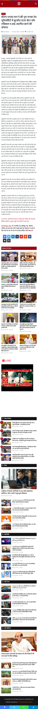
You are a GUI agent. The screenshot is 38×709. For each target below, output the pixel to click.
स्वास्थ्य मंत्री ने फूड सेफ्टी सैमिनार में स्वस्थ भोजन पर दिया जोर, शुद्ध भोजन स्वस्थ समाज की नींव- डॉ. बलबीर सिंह (28, 286)
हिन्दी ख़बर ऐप (29, 231)
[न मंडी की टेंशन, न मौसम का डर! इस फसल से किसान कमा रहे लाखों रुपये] (6, 690)
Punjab (3, 14)
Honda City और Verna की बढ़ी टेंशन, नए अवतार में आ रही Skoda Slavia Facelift (24, 587)
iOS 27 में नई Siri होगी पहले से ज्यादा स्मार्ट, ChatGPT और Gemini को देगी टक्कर (24, 539)
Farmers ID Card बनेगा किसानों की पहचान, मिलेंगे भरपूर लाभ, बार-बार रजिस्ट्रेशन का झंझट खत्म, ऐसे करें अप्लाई (24, 672)
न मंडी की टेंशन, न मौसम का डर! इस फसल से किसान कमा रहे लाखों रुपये (23, 688)
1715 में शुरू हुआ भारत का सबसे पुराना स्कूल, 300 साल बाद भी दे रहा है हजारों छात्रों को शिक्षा (24, 525)
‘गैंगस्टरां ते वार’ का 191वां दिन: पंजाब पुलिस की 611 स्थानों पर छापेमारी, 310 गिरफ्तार (28, 306)
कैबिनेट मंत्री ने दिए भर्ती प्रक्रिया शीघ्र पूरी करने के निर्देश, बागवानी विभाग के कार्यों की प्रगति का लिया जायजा (28, 265)
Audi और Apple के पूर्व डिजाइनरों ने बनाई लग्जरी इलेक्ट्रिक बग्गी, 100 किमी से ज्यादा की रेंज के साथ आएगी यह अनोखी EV (23, 548)
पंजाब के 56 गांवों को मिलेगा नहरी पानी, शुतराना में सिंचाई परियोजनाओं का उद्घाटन (9, 286)
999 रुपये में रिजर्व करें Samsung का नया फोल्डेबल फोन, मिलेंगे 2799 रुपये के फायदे (23, 565)
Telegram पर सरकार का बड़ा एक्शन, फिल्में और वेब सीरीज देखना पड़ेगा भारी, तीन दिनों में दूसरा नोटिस (23, 573)
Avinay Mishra (6, 32)
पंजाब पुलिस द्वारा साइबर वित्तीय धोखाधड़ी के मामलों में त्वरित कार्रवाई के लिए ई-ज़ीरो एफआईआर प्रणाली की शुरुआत (28, 326)
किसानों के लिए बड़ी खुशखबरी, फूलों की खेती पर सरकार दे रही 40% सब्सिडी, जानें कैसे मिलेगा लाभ (24, 680)
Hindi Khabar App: (6, 226)
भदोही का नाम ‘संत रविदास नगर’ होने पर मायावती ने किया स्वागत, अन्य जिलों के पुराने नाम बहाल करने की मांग (24, 440)
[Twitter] (9, 236)
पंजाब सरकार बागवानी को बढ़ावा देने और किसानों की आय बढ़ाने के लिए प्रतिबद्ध (17, 655)
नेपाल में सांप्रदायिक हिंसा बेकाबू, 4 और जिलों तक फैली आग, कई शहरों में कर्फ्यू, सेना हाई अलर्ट (24, 448)
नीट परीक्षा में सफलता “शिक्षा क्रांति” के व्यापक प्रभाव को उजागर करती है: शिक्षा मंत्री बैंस (24, 517)
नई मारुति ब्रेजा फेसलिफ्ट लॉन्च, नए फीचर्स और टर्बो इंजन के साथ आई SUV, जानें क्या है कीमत (24, 595)
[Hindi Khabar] (19, 4)
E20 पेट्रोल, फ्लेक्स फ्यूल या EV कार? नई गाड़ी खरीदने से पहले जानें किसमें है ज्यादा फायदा (24, 603)
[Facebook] (4, 236)
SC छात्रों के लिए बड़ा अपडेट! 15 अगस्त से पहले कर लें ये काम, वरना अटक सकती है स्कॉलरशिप (24, 509)
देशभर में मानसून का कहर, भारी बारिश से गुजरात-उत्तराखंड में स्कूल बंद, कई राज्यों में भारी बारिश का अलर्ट (24, 432)
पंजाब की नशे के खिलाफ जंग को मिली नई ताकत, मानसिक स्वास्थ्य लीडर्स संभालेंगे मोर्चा (9, 326)
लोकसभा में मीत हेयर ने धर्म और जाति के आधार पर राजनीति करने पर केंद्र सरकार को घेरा (28, 347)
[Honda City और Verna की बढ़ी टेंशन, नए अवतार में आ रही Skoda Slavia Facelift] (6, 588)
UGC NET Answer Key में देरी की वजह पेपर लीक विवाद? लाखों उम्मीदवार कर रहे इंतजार (23, 501)
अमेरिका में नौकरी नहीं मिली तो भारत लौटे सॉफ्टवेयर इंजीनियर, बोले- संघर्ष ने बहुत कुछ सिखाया (17, 492)
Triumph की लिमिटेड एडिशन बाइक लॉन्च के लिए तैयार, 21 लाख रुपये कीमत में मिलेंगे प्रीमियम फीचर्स (24, 611)
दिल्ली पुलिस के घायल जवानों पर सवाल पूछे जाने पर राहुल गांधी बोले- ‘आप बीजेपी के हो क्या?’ (23, 424)
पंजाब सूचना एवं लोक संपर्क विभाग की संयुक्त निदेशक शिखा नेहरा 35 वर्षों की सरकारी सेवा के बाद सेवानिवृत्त (9, 306)
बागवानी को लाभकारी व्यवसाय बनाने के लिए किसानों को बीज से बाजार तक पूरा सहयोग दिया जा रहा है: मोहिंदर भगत (24, 665)
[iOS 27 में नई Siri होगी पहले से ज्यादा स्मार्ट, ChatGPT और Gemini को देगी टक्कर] (6, 541)
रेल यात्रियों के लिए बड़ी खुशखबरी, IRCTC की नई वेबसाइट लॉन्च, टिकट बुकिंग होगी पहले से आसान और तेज (23, 557)
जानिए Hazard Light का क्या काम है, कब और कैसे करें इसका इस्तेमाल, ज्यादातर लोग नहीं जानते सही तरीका (24, 619)
